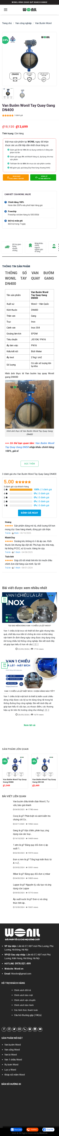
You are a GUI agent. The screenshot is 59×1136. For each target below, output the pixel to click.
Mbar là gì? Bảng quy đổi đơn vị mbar (31, 874)
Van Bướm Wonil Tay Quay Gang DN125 (44, 780)
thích (16, 533)
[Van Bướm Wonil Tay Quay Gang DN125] (44, 765)
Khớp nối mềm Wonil (14, 1074)
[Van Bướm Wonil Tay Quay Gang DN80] (15, 765)
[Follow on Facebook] (4, 1029)
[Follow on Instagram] (9, 1029)
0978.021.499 (23, 963)
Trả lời (7, 533)
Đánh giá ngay (29, 512)
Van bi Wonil (10, 1054)
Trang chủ (7, 23)
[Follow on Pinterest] (29, 1029)
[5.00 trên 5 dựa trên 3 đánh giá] (8, 115)
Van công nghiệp (23, 23)
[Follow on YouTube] (40, 1029)
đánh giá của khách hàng (16, 486)
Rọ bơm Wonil (11, 1064)
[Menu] (5, 9)
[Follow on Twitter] (14, 1029)
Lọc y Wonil (10, 1069)
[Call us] (24, 1029)
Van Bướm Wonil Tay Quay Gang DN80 (14, 780)
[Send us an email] (19, 1029)
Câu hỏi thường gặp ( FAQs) (28, 1015)
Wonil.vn (18, 968)
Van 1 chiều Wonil (13, 1059)
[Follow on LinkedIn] (35, 1029)
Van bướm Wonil (12, 1044)
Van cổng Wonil (12, 1049)
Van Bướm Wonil (43, 23)
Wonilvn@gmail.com (21, 973)
